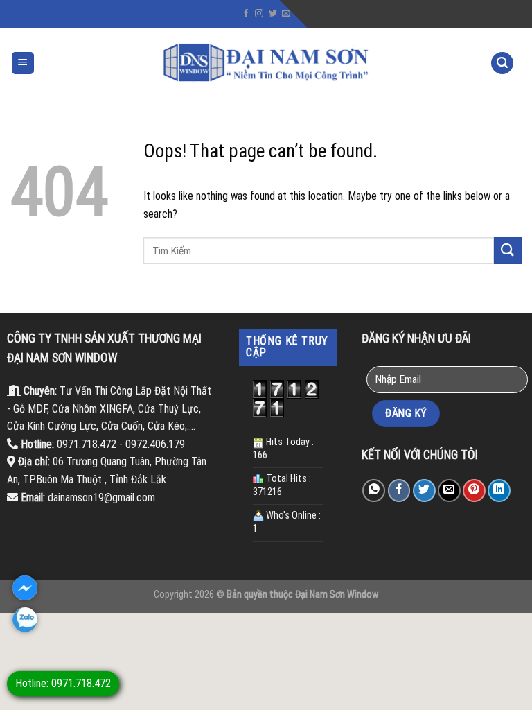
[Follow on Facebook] (246, 14)
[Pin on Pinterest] (474, 490)
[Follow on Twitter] (273, 14)
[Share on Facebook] (399, 490)
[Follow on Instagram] (259, 14)
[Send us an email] (286, 14)
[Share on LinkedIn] (499, 490)
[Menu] (23, 63)
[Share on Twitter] (424, 490)
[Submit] (508, 250)
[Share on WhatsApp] (373, 490)
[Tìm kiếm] (502, 63)
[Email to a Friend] (449, 490)
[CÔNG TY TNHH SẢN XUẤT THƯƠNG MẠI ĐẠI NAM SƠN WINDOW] (266, 63)
